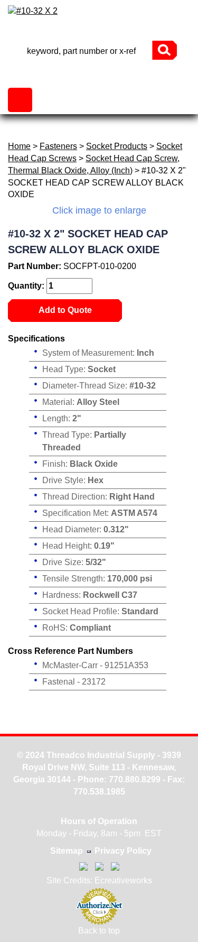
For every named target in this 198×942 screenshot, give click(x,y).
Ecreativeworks (123, 880)
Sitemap (66, 850)
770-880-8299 (99, 31)
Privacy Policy (123, 850)
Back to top (99, 930)
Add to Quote (65, 310)
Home (19, 146)
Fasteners (58, 146)
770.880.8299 (135, 779)
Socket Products (116, 146)
